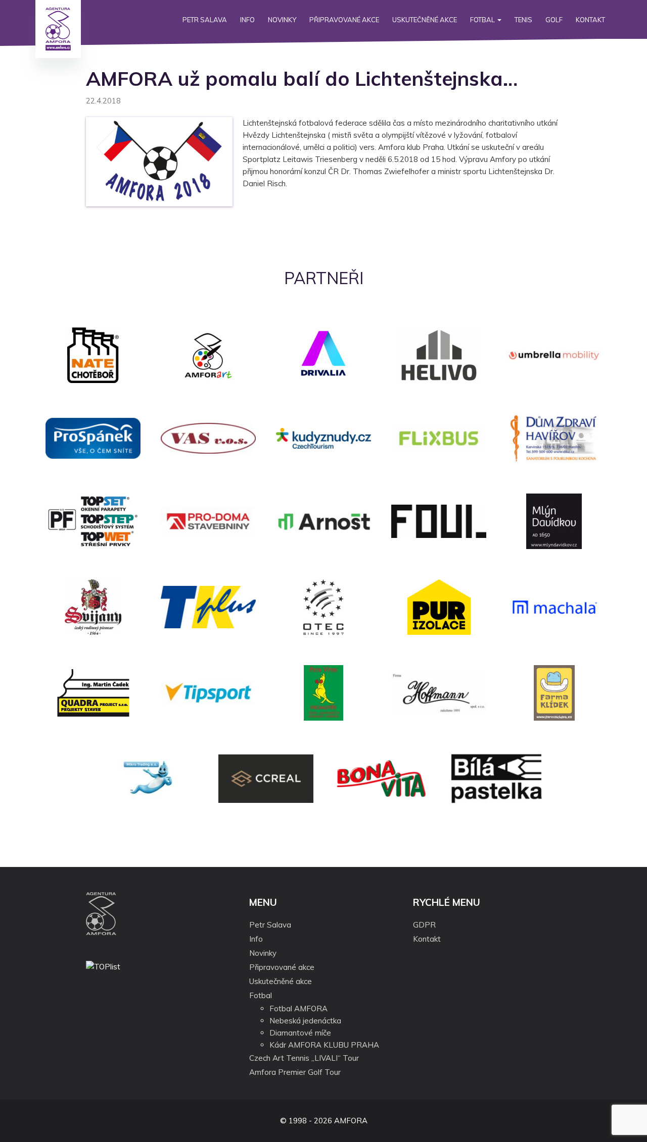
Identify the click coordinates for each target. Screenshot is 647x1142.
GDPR (424, 925)
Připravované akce (344, 20)
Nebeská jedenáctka (305, 1020)
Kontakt (590, 20)
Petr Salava (204, 20)
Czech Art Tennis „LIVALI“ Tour (304, 1058)
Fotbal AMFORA (298, 1008)
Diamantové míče (300, 1033)
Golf (554, 20)
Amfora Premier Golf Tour (295, 1072)
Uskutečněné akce (424, 20)
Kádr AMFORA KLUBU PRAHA (324, 1045)
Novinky (282, 20)
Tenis (523, 20)
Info (247, 20)
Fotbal (483, 20)
